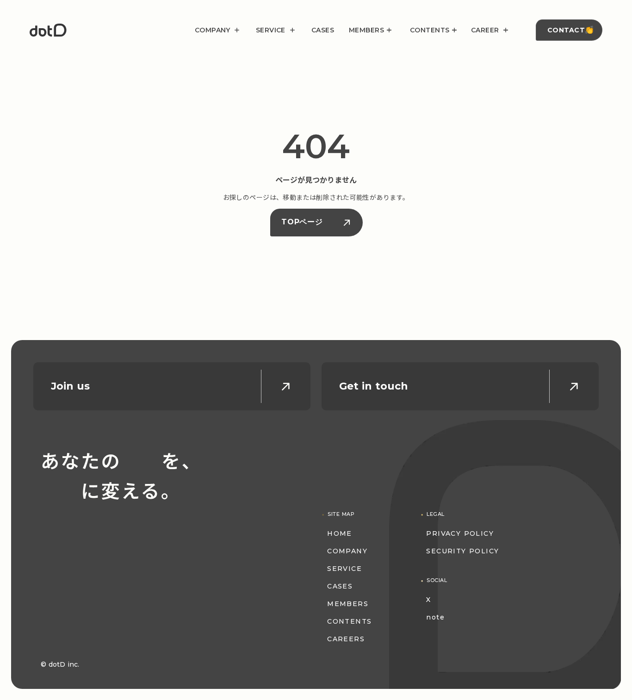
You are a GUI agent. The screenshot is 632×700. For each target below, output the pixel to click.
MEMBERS (347, 604)
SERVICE (344, 568)
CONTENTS (349, 621)
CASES (322, 30)
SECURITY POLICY (462, 551)
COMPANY (347, 551)
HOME (339, 533)
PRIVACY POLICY (460, 533)
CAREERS (346, 639)
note (435, 617)
